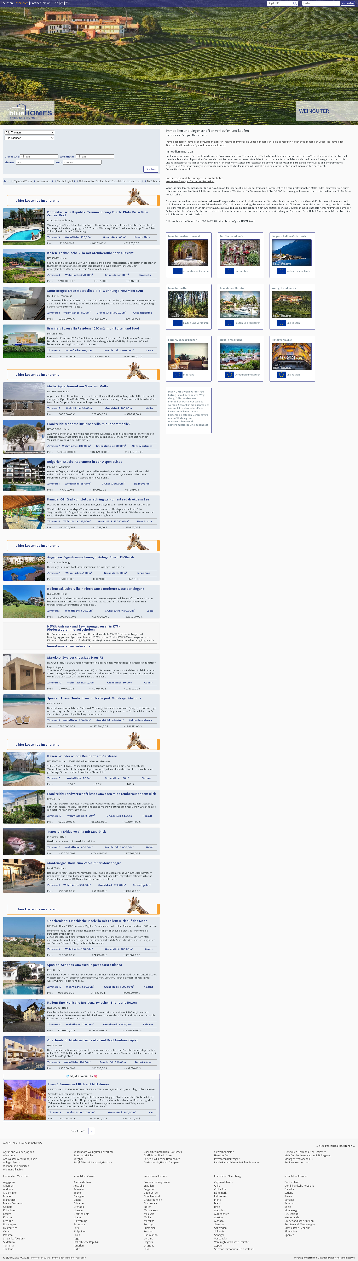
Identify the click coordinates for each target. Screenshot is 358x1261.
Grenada (79, 1206)
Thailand (8, 1249)
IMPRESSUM (348, 1258)
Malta (147, 1217)
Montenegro (291, 1210)
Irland (217, 1199)
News (46, 3)
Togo (76, 1238)
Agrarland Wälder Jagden (18, 1152)
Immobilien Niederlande (292, 141)
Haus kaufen (221, 1155)
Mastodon (323, 1258)
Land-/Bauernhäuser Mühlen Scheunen (237, 1162)
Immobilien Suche (40, 1258)
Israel (217, 1206)
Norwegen (9, 1224)
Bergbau (79, 1159)
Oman (6, 1231)
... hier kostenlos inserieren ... (37, 201)
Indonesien (220, 1196)
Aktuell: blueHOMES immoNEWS (22, 1143)
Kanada (289, 1203)
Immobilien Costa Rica (318, 141)
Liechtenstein (81, 1213)
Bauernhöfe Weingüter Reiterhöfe (94, 1152)
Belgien (78, 1192)
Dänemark (220, 1192)
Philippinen (80, 1231)
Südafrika (9, 1242)
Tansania (8, 1245)
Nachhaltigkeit (17, 181)
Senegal (219, 1235)
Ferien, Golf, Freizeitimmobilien (162, 1159)
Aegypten (9, 1182)
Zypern (218, 1245)
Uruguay (149, 1245)
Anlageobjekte (11, 1162)
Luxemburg (80, 1221)
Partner (35, 3)
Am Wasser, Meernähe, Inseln (20, 1159)
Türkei (77, 1249)
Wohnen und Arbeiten (16, 1166)
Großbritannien (153, 1199)
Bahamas (79, 1189)
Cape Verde (151, 1192)
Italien (288, 1196)
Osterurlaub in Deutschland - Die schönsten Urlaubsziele (62, 181)
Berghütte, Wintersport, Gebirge (93, 1162)
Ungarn (148, 1242)
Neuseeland (291, 1213)
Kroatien (8, 1217)
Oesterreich (10, 1228)
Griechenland (152, 1196)
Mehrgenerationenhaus (298, 1159)
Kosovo (7, 1213)
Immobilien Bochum (155, 1176)
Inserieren (22, 3)
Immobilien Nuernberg (227, 1176)
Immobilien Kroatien (214, 145)
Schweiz (219, 1231)
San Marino (150, 1235)
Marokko (149, 1221)
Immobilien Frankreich (223, 141)
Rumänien (150, 1228)
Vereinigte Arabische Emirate (231, 1242)
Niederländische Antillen (298, 1221)
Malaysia (149, 1213)
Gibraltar (79, 1203)
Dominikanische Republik (298, 1185)
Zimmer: (10, 162)
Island (217, 1203)
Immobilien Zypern (192, 145)
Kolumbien (9, 1210)
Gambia (7, 1206)
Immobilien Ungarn (247, 141)
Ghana (77, 1199)
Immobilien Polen (268, 141)
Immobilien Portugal (198, 141)
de (56, 3)
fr (66, 3)
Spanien (289, 1235)
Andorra (8, 1189)
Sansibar (219, 1224)
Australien (80, 1185)
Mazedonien (221, 1213)
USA (146, 1249)
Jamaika (289, 1199)
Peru (76, 1228)
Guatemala (150, 1203)
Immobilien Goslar (84, 1176)
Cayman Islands (223, 1182)
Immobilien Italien (176, 141)
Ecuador (289, 1189)
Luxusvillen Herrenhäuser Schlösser (305, 1152)
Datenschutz (335, 1258)
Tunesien (79, 1245)
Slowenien (290, 1231)
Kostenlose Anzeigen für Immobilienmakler (190, 181)
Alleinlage (9, 1155)
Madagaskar (151, 1210)
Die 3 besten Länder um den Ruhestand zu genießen (128, 181)
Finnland (8, 1196)
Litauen (78, 1217)
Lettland (8, 1221)
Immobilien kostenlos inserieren (69, 1258)
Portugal (149, 1224)
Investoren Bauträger (226, 1159)
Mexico (218, 1217)
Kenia (287, 1206)
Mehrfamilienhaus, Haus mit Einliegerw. (307, 1155)
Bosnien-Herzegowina (157, 1182)
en (62, 3)
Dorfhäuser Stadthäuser (158, 1155)
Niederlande (291, 1217)
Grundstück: (12, 156)
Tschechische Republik (86, 1242)
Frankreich (9, 1199)
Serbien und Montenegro (299, 1224)
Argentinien (10, 1192)
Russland (149, 1231)
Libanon (78, 1210)
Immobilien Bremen (295, 1176)
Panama (8, 1235)
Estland (288, 1192)
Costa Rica (220, 1189)
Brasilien (149, 1185)
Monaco (219, 1221)
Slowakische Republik (297, 1228)
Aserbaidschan (82, 1182)
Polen (77, 1235)
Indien (147, 1206)
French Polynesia (13, 1203)
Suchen (8, 3)
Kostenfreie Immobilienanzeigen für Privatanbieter (194, 178)
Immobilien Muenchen (16, 1176)
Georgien (79, 1196)
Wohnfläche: (67, 156)
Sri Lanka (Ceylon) (14, 1238)
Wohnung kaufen (13, 1169)
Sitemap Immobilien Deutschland (234, 1249)
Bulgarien (149, 1189)
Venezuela (220, 1238)
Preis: (59, 162)
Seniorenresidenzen (296, 1162)
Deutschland (291, 1182)
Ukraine (148, 1238)
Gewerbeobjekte (224, 1152)
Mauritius (219, 1210)
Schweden (220, 1228)
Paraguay (79, 1224)
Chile (217, 1185)
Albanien (8, 1185)
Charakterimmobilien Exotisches (163, 1152)
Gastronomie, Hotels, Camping (161, 1162)
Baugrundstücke (83, 1155)
